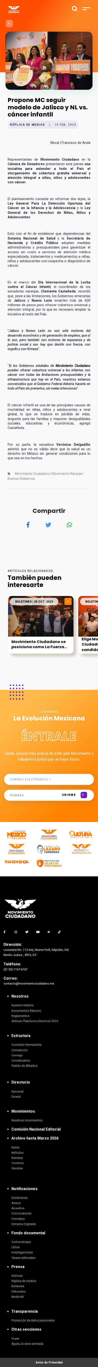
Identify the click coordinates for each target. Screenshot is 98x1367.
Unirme (69, 795)
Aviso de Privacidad (49, 1362)
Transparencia (24, 1311)
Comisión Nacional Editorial (36, 1129)
